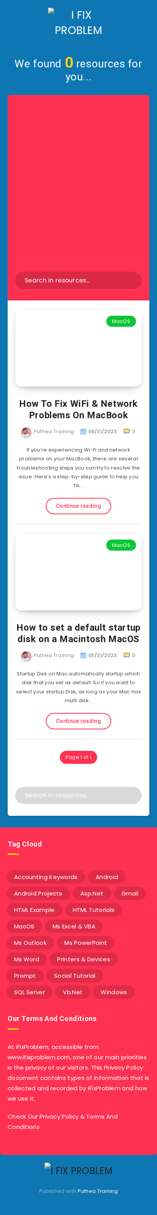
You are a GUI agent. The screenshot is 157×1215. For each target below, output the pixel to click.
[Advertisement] (78, 189)
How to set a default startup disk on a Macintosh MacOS (78, 633)
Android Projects (38, 893)
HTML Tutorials (93, 910)
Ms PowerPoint (85, 943)
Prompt (25, 976)
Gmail (130, 893)
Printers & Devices (83, 959)
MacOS (121, 321)
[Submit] (131, 280)
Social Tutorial (75, 976)
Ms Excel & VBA (74, 926)
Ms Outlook (30, 943)
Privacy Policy (59, 1116)
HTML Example (34, 910)
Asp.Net (91, 893)
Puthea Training (98, 1191)
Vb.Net (73, 992)
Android (107, 877)
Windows (114, 992)
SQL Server (29, 992)
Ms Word (26, 959)
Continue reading (78, 506)
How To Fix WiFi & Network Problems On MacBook (78, 409)
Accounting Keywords (46, 877)
